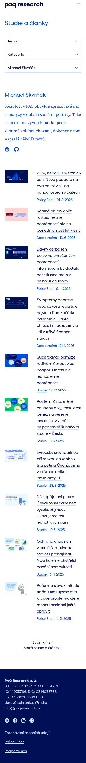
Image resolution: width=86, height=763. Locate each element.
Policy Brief (45, 200)
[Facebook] (15, 720)
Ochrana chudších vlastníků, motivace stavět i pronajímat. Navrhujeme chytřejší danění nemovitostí (56, 554)
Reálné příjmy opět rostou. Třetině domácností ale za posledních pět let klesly (58, 220)
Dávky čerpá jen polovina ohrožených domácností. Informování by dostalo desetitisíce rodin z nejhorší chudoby (58, 265)
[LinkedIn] (23, 720)
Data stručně (47, 238)
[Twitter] (31, 720)
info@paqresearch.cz (23, 708)
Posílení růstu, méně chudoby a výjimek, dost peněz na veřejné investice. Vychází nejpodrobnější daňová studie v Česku (59, 417)
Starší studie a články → (43, 648)
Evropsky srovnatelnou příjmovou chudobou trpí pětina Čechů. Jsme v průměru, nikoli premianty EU (58, 465)
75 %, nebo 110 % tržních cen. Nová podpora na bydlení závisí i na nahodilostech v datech (59, 183)
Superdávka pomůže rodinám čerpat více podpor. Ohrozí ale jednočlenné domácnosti (56, 370)
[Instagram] (7, 720)
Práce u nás (14, 742)
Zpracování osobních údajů (27, 733)
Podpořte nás (16, 751)
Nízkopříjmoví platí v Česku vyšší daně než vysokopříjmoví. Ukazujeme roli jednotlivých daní (56, 509)
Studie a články (26, 23)
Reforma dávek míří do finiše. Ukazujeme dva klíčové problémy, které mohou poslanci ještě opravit (58, 598)
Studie (42, 390)
